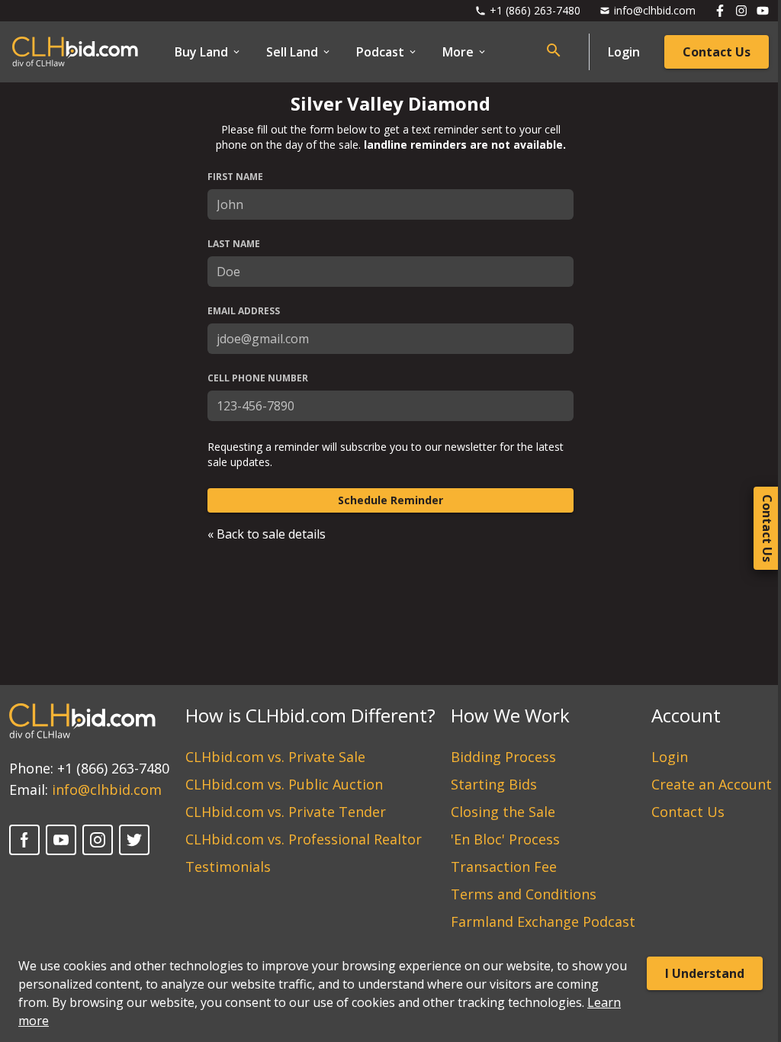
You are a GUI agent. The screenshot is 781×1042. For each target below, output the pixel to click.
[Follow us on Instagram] (741, 11)
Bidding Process (503, 757)
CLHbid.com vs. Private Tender (285, 811)
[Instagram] (97, 840)
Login (624, 52)
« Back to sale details (266, 534)
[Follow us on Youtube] (763, 11)
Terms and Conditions (523, 894)
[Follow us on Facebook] (720, 11)
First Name (235, 177)
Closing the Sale (503, 811)
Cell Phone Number (257, 378)
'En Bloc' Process (505, 839)
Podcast (380, 52)
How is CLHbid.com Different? (310, 715)
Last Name (233, 244)
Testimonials (228, 866)
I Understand (704, 973)
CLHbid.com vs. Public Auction (284, 784)
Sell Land (292, 52)
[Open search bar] (553, 50)
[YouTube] (61, 840)
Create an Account (711, 784)
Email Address (243, 311)
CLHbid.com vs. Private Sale (275, 757)
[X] (134, 840)
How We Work (510, 715)
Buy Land (201, 52)
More (458, 52)
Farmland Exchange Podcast (543, 921)
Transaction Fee (504, 866)
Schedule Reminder (390, 500)
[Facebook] (24, 840)
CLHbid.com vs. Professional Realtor (303, 839)
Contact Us (716, 51)
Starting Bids (494, 784)
